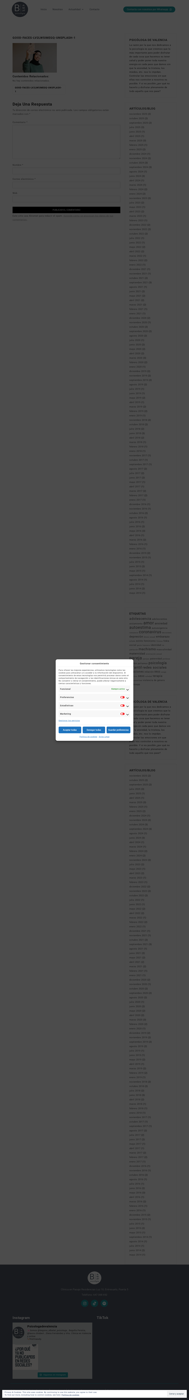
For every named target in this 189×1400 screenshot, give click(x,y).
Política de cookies (88, 737)
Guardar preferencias (118, 730)
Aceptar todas (70, 730)
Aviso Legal (104, 737)
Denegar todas (94, 730)
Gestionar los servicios (69, 720)
